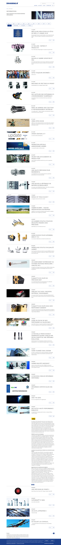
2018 (49, 23)
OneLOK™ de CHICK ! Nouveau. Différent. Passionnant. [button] (41, 292)
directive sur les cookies (20, 543)
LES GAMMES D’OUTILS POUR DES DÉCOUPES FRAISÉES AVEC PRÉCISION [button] (42, 222)
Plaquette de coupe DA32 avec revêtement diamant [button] (42, 307)
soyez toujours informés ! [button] (40, 73)
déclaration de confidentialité (11, 543)
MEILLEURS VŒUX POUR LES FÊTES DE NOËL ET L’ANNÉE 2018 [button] (42, 32)
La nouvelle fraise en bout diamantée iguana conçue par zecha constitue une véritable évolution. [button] (42, 336)
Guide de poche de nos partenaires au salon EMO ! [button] (41, 321)
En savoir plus (17, 537)
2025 (13, 23)
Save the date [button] (36, 398)
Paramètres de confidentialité (48, 543)
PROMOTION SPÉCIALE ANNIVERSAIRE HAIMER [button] (38, 145)
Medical (30, 25)
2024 (19, 23)
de (52, 5)
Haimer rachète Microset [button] (40, 363)
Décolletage (16, 25)
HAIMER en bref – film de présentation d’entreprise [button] (40, 208)
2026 (8, 23)
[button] (18, 33)
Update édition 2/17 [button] (38, 134)
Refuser (52, 540)
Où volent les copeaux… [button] (40, 521)
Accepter (46, 540)
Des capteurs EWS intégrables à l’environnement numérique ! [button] (42, 95)
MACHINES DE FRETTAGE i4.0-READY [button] (42, 83)
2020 (39, 23)
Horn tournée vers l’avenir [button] (41, 351)
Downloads (48, 5)
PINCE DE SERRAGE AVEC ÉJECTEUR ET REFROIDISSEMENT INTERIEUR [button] (42, 108)
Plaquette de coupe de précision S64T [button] (39, 279)
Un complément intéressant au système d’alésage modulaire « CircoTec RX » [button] (42, 263)
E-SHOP (44, 5)
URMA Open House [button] (37, 121)
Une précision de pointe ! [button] (40, 489)
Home (7, 8)
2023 (24, 23)
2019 (44, 23)
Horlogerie (23, 25)
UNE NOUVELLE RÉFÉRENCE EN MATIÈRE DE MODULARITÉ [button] (41, 184)
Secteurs (40, 5)
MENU (36, 5)
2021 (34, 23)
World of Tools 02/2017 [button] (39, 197)
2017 (9, 25)
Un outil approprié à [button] (38, 511)
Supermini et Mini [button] (38, 500)
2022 (29, 23)
